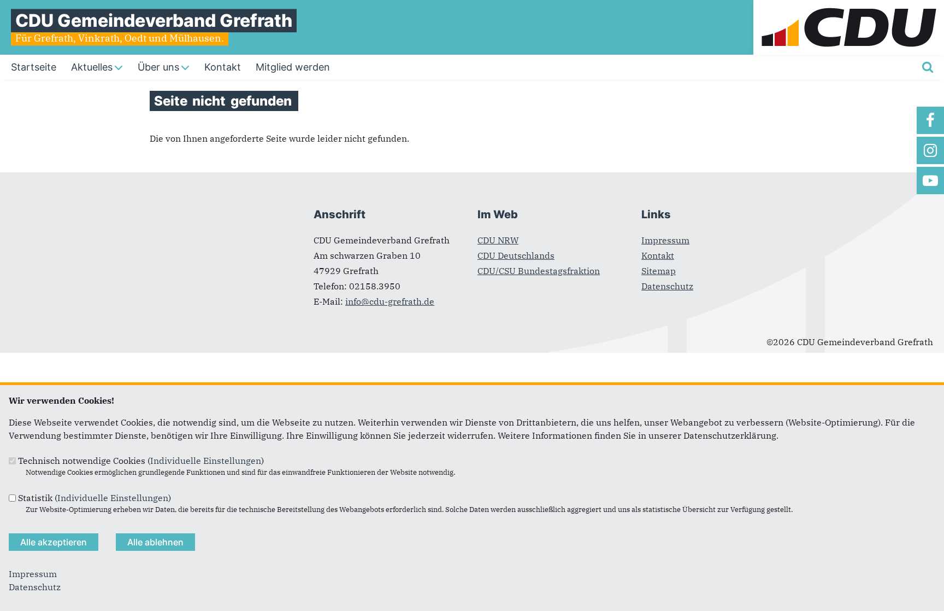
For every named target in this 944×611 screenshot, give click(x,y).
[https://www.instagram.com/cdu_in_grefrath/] (930, 150)
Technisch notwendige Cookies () (141, 460)
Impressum (665, 240)
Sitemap (658, 270)
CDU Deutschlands (515, 255)
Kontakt (657, 255)
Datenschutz (667, 286)
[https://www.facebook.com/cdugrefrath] (930, 120)
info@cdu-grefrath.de (389, 301)
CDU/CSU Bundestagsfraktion (538, 270)
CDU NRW (497, 240)
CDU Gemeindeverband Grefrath (153, 20)
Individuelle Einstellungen (205, 460)
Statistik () (94, 497)
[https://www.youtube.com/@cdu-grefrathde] (930, 180)
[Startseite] (848, 6)
